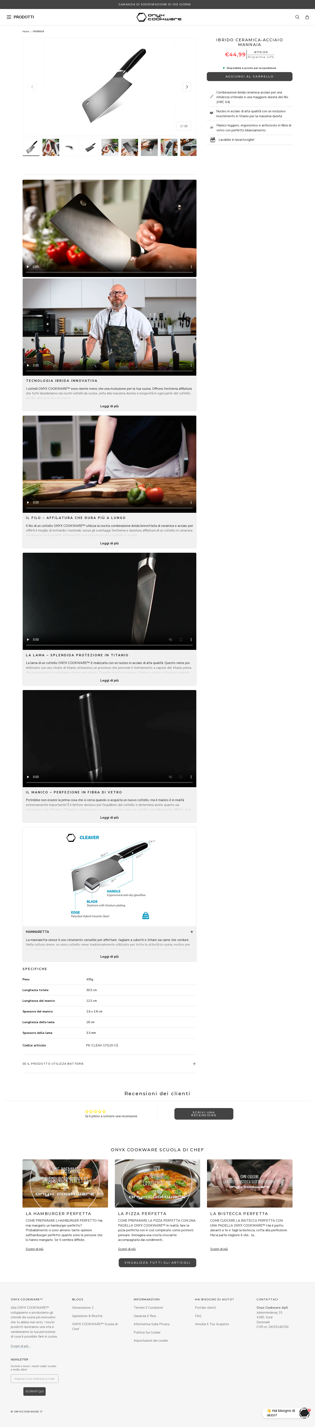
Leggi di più (109, 406)
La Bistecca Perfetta (239, 1213)
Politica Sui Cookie (147, 1332)
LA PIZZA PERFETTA (142, 1213)
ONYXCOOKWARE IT (28, 1411)
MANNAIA (38, 31)
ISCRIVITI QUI (35, 1391)
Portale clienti (205, 1307)
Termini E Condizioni (148, 1307)
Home (25, 31)
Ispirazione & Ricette (87, 1316)
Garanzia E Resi (145, 1316)
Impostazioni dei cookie (151, 1340)
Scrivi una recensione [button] (203, 1114)
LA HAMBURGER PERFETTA (58, 1213)
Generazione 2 (82, 1307)
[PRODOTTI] (9, 17)
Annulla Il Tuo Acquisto (212, 1324)
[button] (307, 17)
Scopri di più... (20, 1346)
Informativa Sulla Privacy (152, 1324)
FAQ (198, 1316)
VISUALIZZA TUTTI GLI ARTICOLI (157, 1262)
